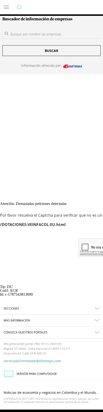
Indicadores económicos (85, 7)
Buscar (51, 50)
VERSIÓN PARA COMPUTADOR (37, 374)
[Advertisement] (51, 127)
